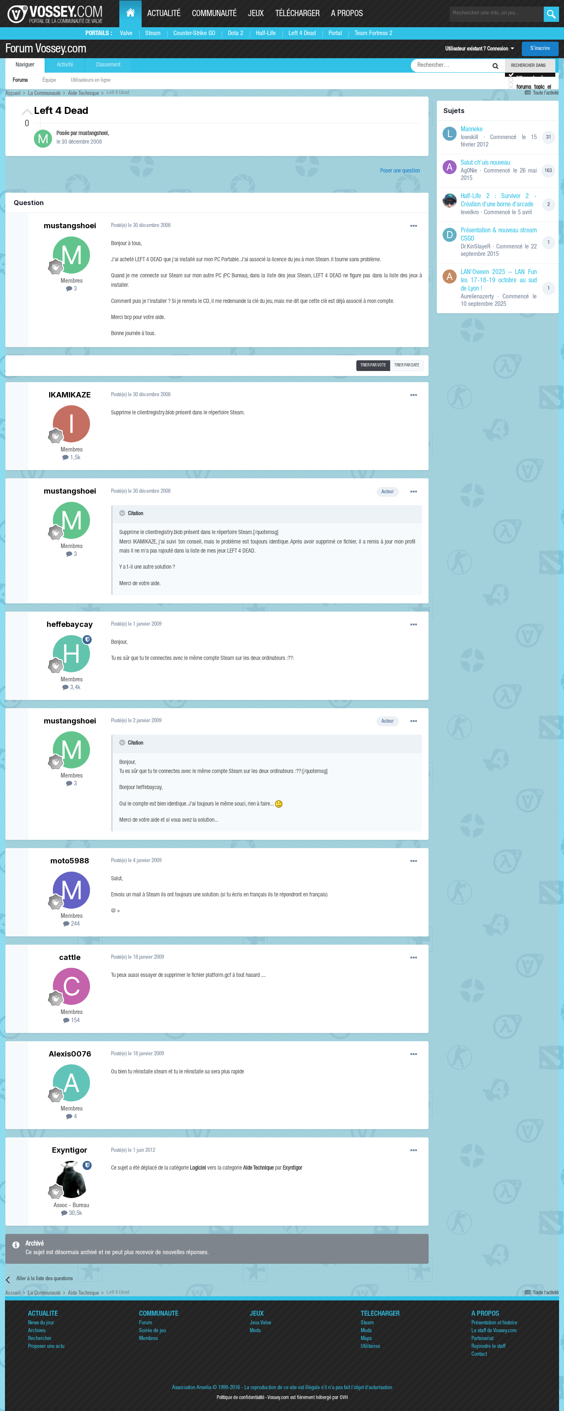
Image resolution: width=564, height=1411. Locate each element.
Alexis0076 (70, 1053)
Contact (479, 1354)
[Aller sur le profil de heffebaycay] (71, 653)
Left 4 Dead (302, 34)
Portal (335, 34)
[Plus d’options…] (413, 226)
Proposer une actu (46, 1347)
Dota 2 (235, 34)
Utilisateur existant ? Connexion (478, 49)
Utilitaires (370, 1347)
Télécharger (297, 14)
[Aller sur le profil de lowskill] (450, 134)
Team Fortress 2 (373, 34)
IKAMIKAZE (70, 394)
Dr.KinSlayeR (476, 247)
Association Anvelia (191, 1388)
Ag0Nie (469, 171)
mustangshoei (93, 134)
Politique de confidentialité (240, 1397)
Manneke (472, 130)
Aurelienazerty (477, 297)
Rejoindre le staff (488, 1347)
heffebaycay (70, 624)
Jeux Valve (260, 1323)
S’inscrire (540, 49)
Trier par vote (373, 366)
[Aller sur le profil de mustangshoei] (43, 139)
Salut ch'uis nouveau (485, 163)
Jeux (256, 14)
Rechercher (40, 1339)
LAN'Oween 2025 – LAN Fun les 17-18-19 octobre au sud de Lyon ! (499, 281)
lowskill (469, 138)
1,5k (75, 458)
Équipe (49, 80)
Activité (65, 65)
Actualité (163, 14)
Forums (20, 80)
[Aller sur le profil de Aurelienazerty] (450, 276)
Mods (255, 1331)
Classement (108, 65)
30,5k (74, 1213)
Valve (126, 34)
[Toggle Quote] (123, 513)
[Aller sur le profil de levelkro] (450, 201)
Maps (366, 1339)
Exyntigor (70, 1150)
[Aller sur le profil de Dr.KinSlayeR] (450, 235)
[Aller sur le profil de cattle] (71, 986)
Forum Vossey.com (45, 50)
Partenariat (482, 1339)
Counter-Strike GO (194, 34)
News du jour (41, 1323)
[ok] (551, 14)
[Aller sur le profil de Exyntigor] (71, 1179)
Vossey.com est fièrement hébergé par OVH (308, 1397)
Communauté (214, 14)
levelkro (470, 213)
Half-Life (266, 34)
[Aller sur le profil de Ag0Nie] (450, 167)
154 (74, 1021)
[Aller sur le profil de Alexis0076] (71, 1082)
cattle (70, 957)
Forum (145, 1323)
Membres (148, 1339)
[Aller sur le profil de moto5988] (71, 890)
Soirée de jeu (152, 1331)
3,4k (75, 688)
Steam (153, 34)
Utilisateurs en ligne (91, 80)
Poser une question (400, 171)
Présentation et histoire (494, 1323)
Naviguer (25, 65)
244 (74, 924)
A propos (347, 14)
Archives (36, 1331)
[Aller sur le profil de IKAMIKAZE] (71, 423)
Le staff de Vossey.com (494, 1331)
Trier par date (406, 366)
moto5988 (69, 860)
